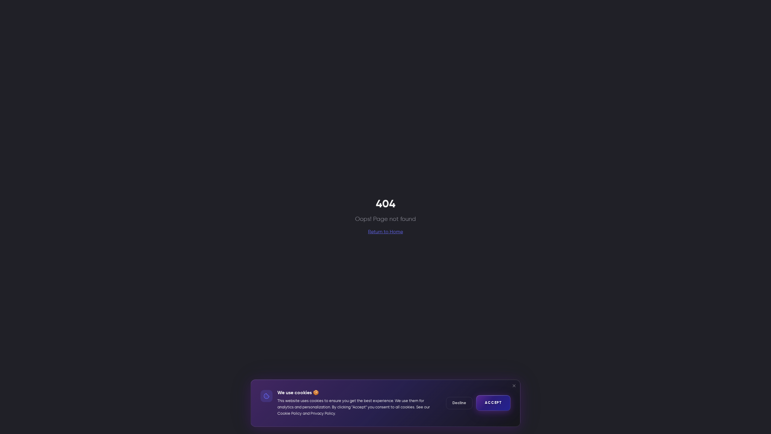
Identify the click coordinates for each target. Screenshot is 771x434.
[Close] (514, 385)
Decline (459, 403)
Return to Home (385, 232)
